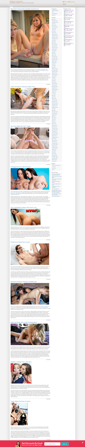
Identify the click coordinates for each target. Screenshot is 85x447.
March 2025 (54, 25)
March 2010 (54, 138)
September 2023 (55, 38)
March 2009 (54, 153)
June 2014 (54, 119)
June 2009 (54, 150)
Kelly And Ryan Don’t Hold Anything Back (24, 322)
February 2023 (54, 44)
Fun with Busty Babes (56, 196)
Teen (53, 12)
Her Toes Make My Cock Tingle (20, 126)
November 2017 (55, 113)
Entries (66, 1)
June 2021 (54, 65)
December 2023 (55, 35)
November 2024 (55, 26)
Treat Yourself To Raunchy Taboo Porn (23, 86)
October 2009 (54, 146)
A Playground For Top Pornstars (21, 167)
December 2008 (55, 156)
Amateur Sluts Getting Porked (56, 182)
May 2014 (53, 120)
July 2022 (53, 52)
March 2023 (54, 43)
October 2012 (54, 135)
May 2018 (53, 110)
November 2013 (55, 129)
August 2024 (54, 28)
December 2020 (55, 70)
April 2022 (54, 53)
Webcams (53, 15)
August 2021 (54, 62)
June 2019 (54, 93)
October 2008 (54, 159)
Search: (64, 4)
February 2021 (54, 68)
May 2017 (53, 116)
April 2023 (54, 41)
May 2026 (53, 19)
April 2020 (54, 80)
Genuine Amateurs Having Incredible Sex (24, 281)
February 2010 (54, 140)
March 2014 (54, 123)
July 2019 (53, 92)
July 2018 (53, 108)
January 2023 (54, 46)
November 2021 (55, 59)
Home (11, 6)
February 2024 (54, 34)
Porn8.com (54, 168)
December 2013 (55, 128)
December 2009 (55, 143)
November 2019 (55, 86)
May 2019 (53, 95)
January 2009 (54, 155)
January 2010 (54, 141)
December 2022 (55, 47)
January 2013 (54, 131)
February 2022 (54, 56)
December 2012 (55, 132)
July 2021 (53, 64)
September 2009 (55, 147)
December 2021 (55, 58)
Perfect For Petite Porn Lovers (20, 242)
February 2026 (54, 20)
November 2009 (55, 144)
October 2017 (54, 114)
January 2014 (54, 126)
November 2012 (55, 134)
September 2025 (55, 22)
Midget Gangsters (16, 1)
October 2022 (54, 49)
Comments (72, 1)
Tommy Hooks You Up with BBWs (56, 177)
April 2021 (54, 67)
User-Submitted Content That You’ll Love (23, 207)
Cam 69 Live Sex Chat (56, 165)
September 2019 (55, 89)
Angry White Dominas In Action (20, 401)
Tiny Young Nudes (55, 188)
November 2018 (55, 104)
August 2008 (54, 161)
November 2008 (55, 158)
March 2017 (54, 117)
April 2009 (54, 152)
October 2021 (54, 61)
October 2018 (54, 105)
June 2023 (54, 40)
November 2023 (55, 37)
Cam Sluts (54, 166)
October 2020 (54, 73)
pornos (53, 169)
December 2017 (55, 111)
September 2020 (55, 74)
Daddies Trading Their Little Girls (21, 362)
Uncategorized (54, 13)
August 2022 (54, 50)
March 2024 (54, 32)
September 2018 (55, 107)
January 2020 (54, 85)
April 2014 (54, 122)
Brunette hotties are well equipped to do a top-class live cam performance (56, 191)
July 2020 (53, 77)
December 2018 (55, 102)
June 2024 (54, 29)
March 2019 (54, 98)
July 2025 (53, 23)
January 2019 (54, 101)
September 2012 (55, 137)
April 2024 (54, 31)
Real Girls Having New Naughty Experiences (25, 9)
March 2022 (54, 55)
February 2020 (54, 83)
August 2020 (54, 76)
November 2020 (55, 71)
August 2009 (54, 149)
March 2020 (54, 82)
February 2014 (54, 125)
